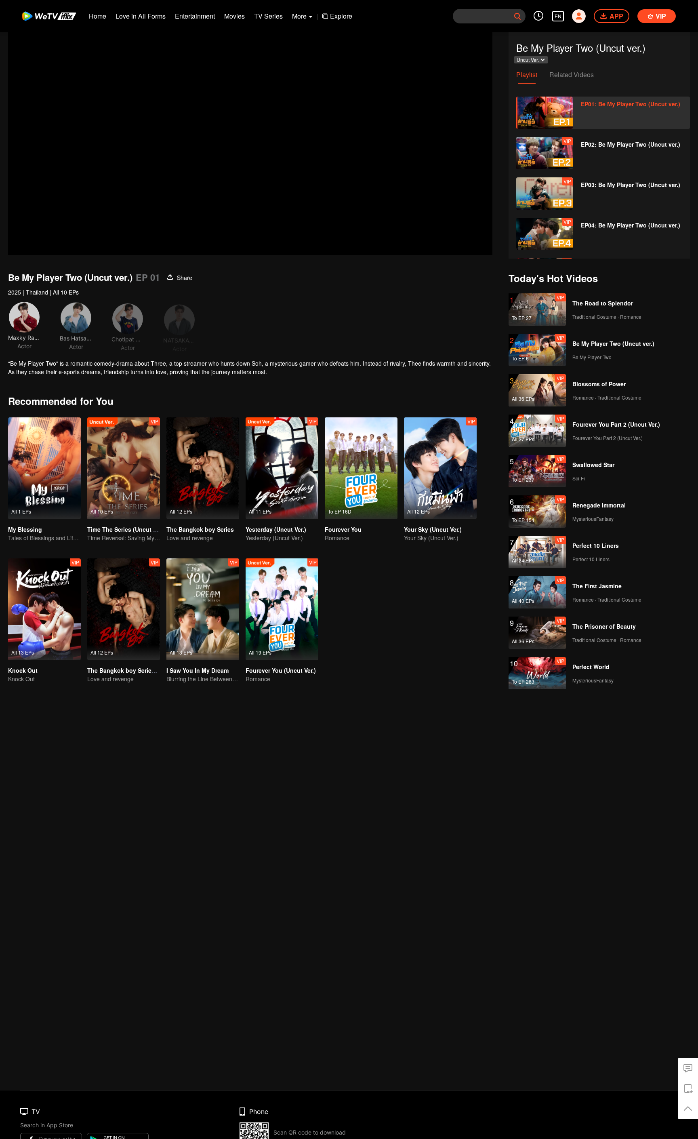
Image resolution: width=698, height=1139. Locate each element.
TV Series (268, 16)
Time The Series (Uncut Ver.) (126, 529)
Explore (341, 16)
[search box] (517, 16)
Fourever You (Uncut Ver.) (281, 670)
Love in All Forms (141, 16)
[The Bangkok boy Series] (202, 468)
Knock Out (23, 670)
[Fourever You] (361, 468)
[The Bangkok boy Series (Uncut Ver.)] (123, 609)
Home (97, 16)
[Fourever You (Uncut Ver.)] (282, 609)
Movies (234, 16)
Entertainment (195, 16)
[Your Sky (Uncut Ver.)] (440, 468)
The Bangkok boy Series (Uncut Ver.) (137, 670)
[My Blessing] (44, 468)
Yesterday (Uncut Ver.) (276, 529)
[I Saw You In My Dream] (202, 609)
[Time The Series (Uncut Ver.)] (123, 468)
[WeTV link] (49, 16)
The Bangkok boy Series (200, 529)
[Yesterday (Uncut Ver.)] (282, 468)
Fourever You (343, 529)
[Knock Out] (44, 609)
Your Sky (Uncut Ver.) (433, 529)
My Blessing (25, 529)
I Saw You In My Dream (197, 670)
